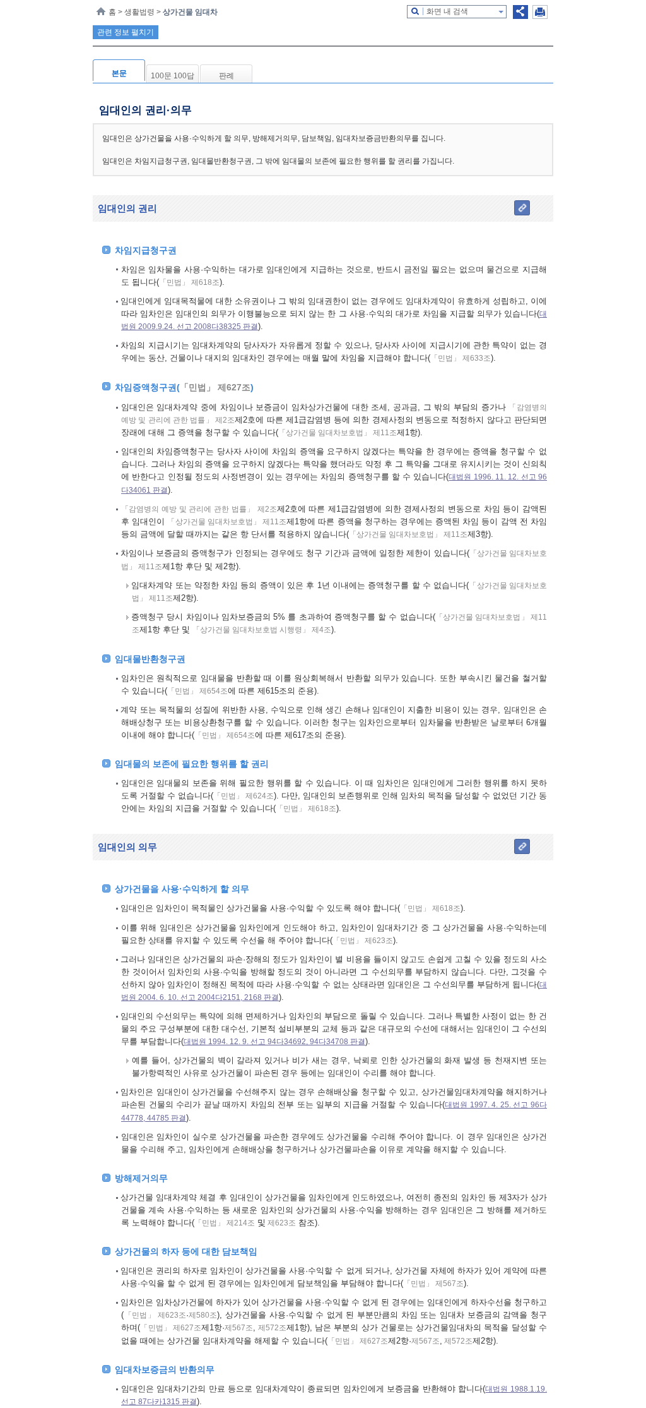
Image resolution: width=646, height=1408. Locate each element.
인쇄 (540, 12)
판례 (226, 75)
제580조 (203, 1315)
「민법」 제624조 (243, 795)
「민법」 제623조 (362, 940)
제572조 (270, 1327)
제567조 (239, 1327)
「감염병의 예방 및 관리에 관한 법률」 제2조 (199, 509)
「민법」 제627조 (215, 387)
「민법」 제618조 (189, 282)
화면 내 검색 (447, 11)
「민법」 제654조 (197, 691)
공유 (520, 12)
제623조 (281, 1222)
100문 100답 (172, 75)
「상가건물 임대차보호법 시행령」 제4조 (261, 629)
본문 (119, 73)
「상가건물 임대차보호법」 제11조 (337, 432)
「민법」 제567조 (433, 1283)
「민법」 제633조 (460, 358)
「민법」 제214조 (224, 1222)
